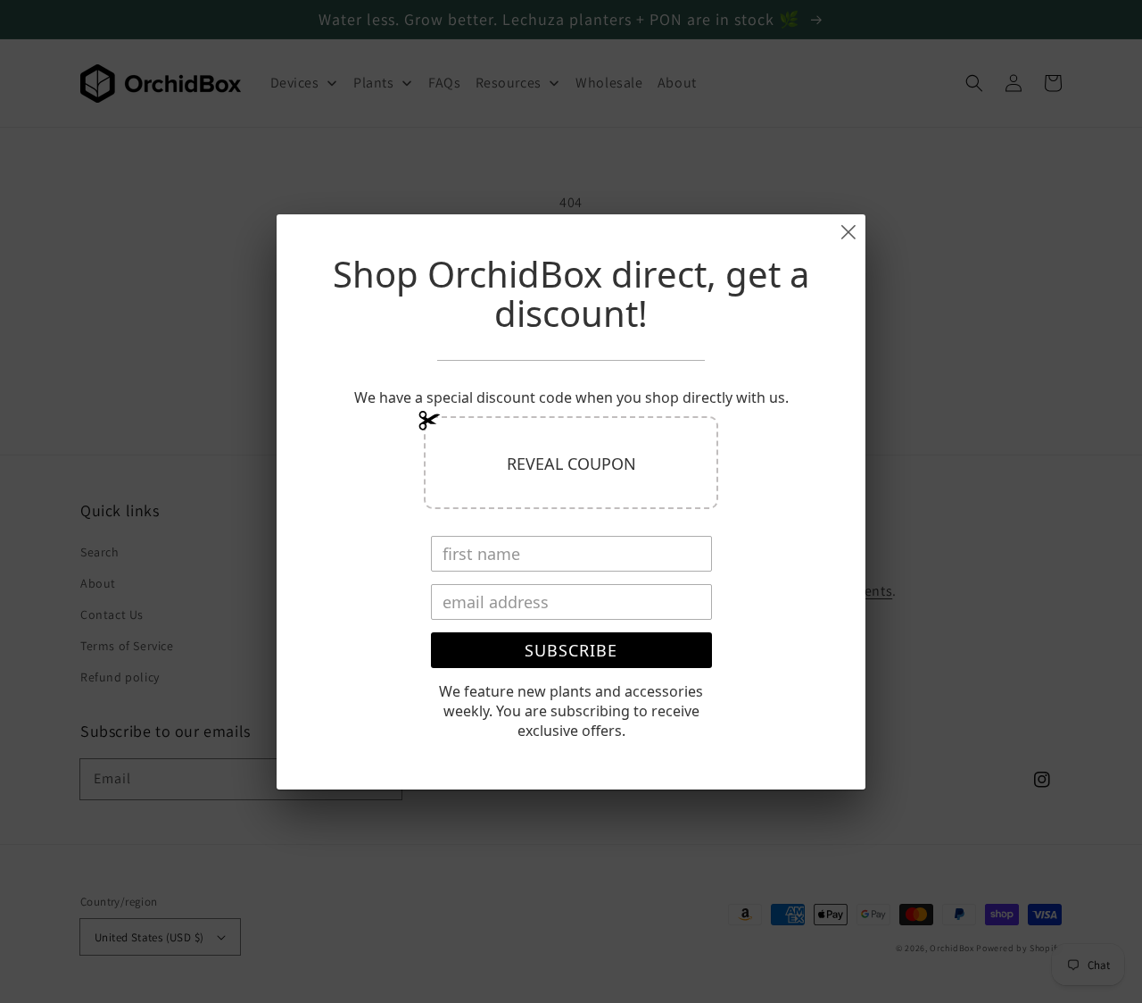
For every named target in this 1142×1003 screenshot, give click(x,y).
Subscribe (571, 650)
